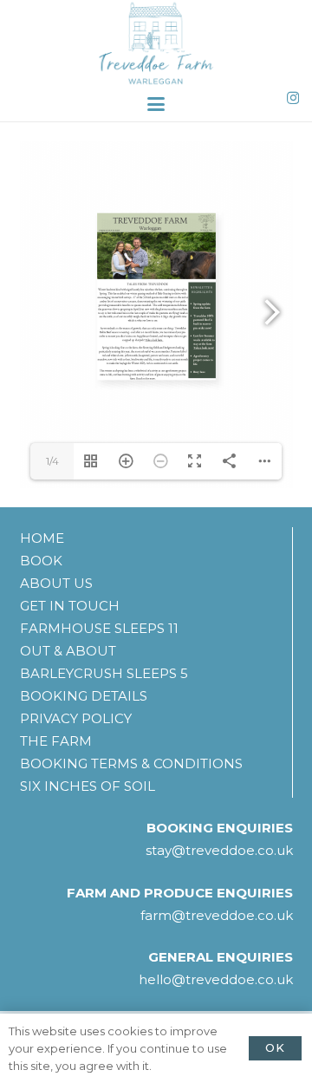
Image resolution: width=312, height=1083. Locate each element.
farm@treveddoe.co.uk (216, 915)
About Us (56, 583)
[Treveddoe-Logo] (155, 43)
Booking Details (83, 696)
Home (42, 538)
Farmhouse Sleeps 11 (99, 628)
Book (41, 560)
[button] (156, 104)
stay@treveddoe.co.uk (219, 850)
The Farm (56, 741)
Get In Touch (70, 605)
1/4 (52, 460)
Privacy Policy (76, 718)
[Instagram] (293, 98)
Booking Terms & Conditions (131, 763)
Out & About (68, 651)
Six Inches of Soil (87, 786)
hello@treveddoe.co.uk (216, 979)
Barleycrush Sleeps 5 (104, 673)
